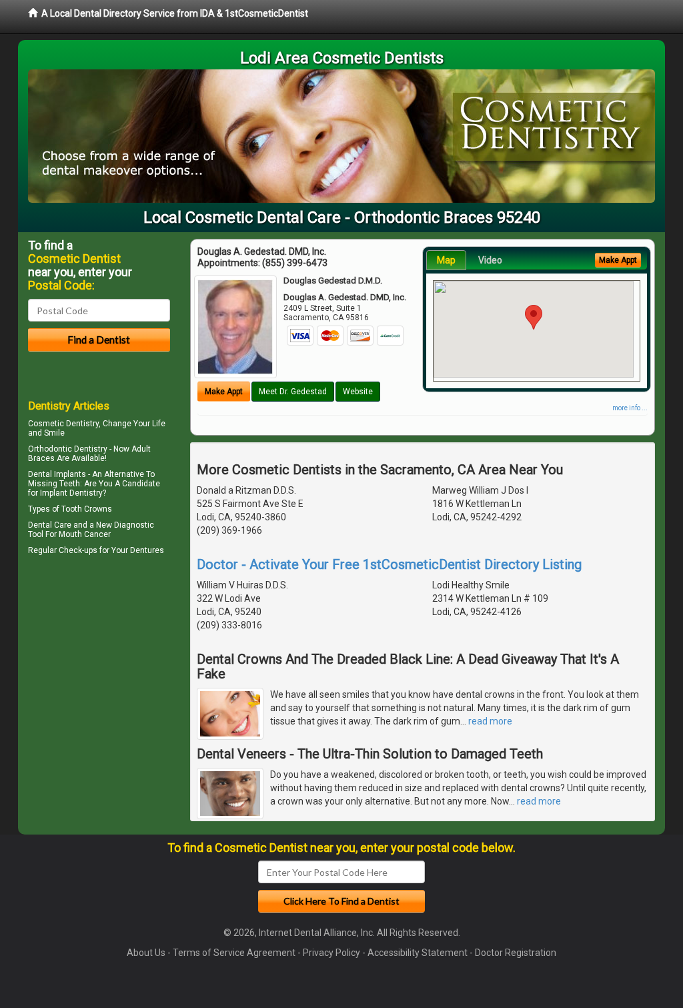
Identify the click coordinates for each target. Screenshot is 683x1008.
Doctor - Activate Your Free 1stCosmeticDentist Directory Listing (389, 564)
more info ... (630, 408)
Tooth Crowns (86, 509)
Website (358, 391)
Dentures (147, 550)
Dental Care (49, 525)
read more (490, 721)
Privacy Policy (331, 952)
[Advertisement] (96, 675)
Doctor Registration (515, 952)
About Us (146, 952)
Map (446, 260)
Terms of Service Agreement (234, 952)
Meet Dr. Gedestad (293, 391)
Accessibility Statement (418, 952)
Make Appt (224, 391)
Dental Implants (57, 474)
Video (490, 260)
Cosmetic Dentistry (63, 423)
